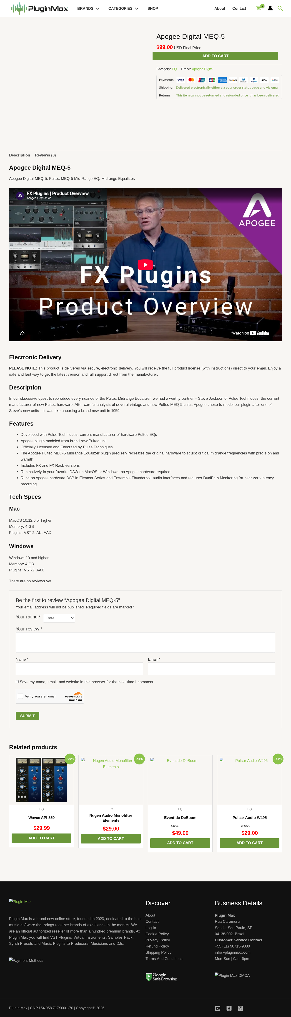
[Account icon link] (270, 7)
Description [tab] (19, 155)
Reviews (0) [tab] (45, 155)
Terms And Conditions (164, 959)
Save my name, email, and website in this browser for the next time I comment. (87, 682)
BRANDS (85, 8)
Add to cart (215, 56)
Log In (151, 928)
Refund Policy (157, 946)
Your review (29, 628)
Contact (239, 8)
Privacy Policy (158, 940)
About (219, 8)
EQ (174, 69)
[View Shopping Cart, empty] (258, 8)
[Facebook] (229, 1008)
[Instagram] (240, 1008)
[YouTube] (218, 1008)
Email (154, 659)
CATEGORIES (120, 8)
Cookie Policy (157, 934)
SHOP (153, 8)
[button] (96, 8)
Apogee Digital (202, 69)
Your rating (28, 616)
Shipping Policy (159, 952)
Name (22, 659)
